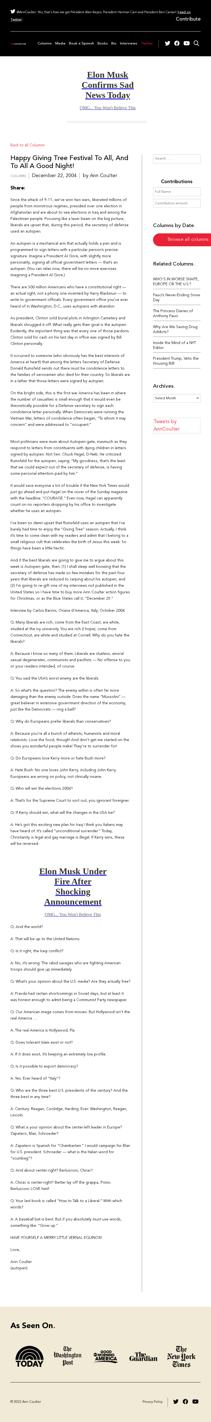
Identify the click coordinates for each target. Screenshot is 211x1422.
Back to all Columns (27, 145)
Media (60, 43)
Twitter (147, 43)
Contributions (177, 181)
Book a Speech (81, 43)
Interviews (128, 43)
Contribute (188, 19)
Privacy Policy (153, 1402)
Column (18, 176)
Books (103, 43)
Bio (113, 43)
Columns (45, 43)
